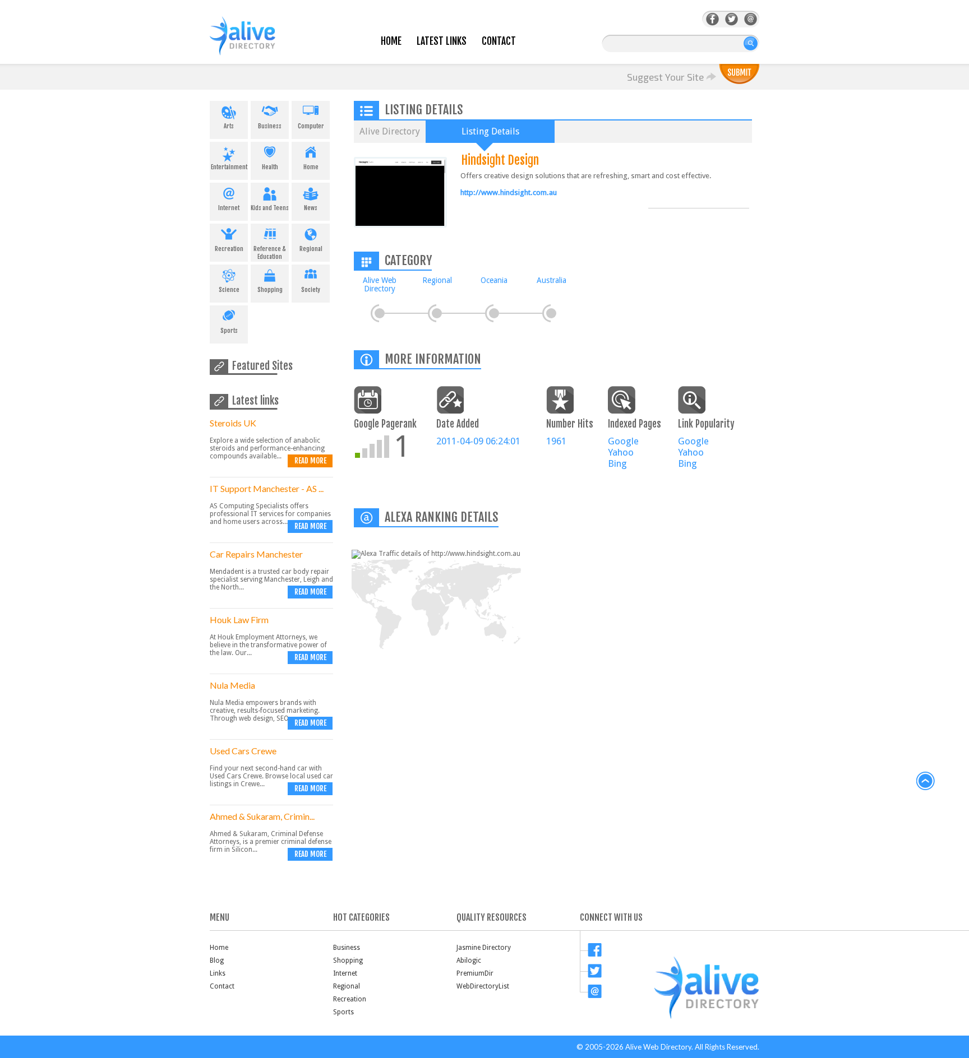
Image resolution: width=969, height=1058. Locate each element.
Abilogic (468, 960)
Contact (499, 41)
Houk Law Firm (239, 619)
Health (270, 167)
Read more (310, 460)
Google (623, 441)
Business (270, 126)
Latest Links (442, 41)
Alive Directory (389, 131)
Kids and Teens (270, 208)
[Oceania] (494, 313)
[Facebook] (712, 19)
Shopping (270, 290)
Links (217, 973)
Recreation (229, 249)
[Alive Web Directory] (380, 313)
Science (229, 290)
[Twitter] (731, 19)
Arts (229, 126)
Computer (311, 126)
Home (391, 41)
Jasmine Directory (483, 948)
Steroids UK (233, 422)
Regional (310, 249)
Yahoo (621, 452)
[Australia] (551, 313)
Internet (228, 208)
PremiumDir (474, 973)
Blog (217, 960)
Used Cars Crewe (243, 750)
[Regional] (437, 313)
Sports (229, 331)
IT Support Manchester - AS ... (267, 488)
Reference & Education (269, 253)
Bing (617, 463)
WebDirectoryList (482, 986)
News (310, 208)
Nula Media (232, 685)
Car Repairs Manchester (256, 554)
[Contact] (750, 19)
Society (310, 290)
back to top (925, 781)
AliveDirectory (254, 42)
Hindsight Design (500, 160)
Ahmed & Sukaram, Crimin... (262, 816)
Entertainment (229, 167)
